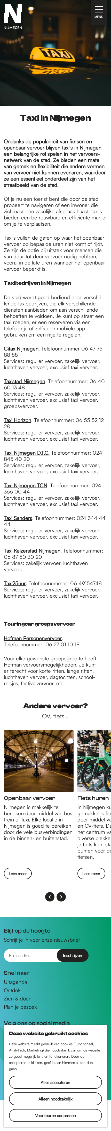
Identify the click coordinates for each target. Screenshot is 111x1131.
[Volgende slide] (61, 896)
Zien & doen (17, 999)
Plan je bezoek (20, 1007)
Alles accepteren (55, 1082)
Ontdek (12, 990)
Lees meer (18, 873)
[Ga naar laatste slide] (49, 896)
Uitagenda (15, 982)
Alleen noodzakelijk (55, 1098)
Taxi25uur (15, 583)
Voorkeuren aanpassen (55, 1115)
